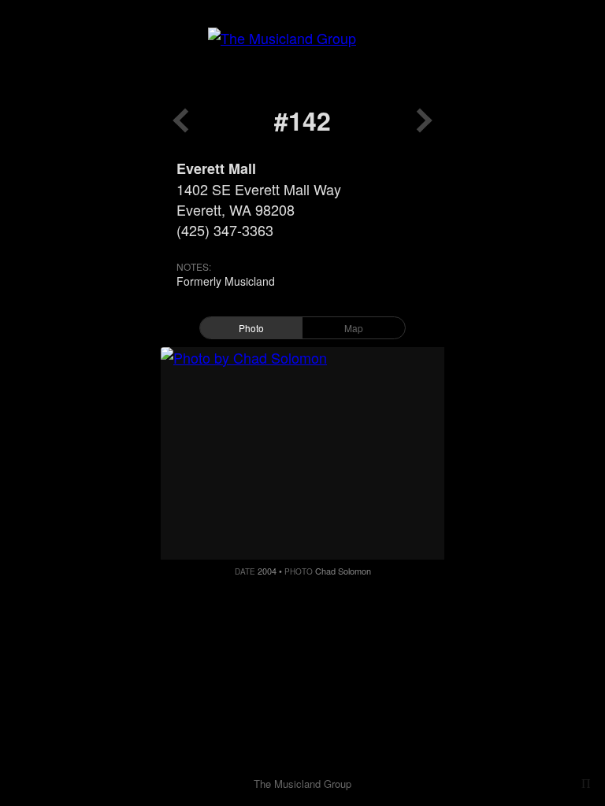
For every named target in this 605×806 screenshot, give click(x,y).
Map (353, 328)
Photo (251, 328)
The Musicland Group (302, 783)
